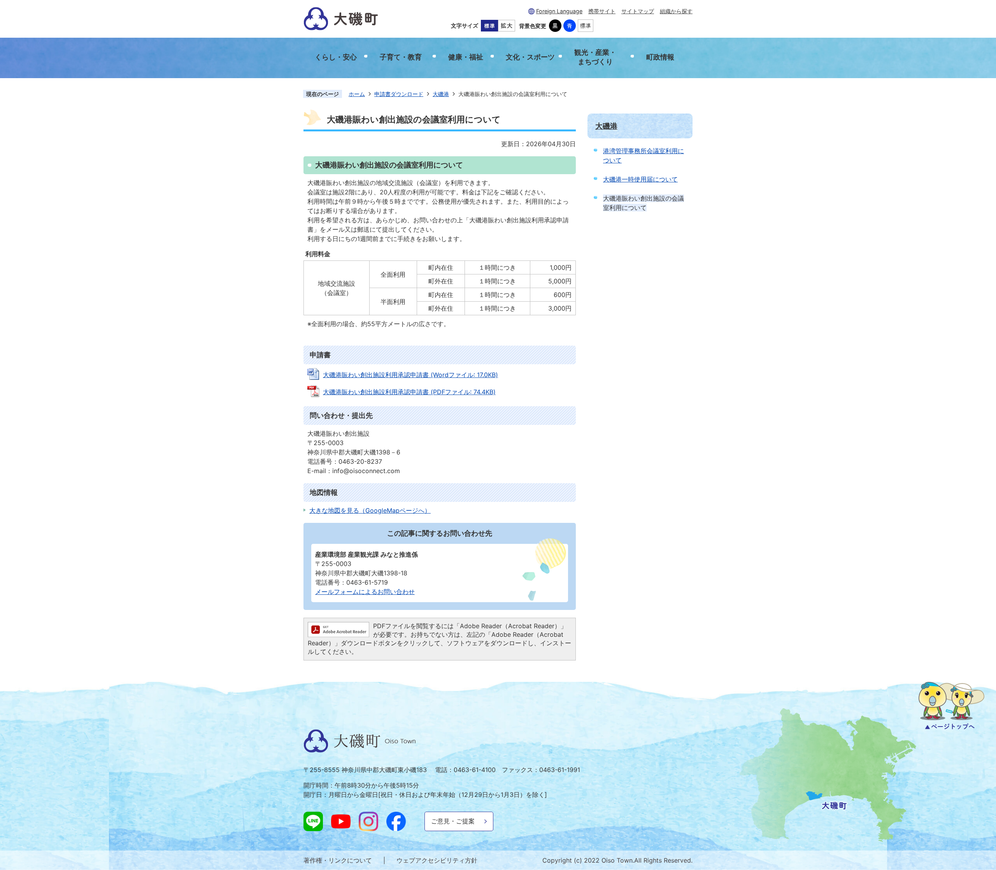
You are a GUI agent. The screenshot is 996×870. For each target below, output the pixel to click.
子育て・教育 (401, 57)
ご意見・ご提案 (453, 821)
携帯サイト (601, 11)
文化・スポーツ (530, 57)
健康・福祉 (465, 57)
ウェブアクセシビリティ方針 (436, 860)
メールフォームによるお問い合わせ (365, 592)
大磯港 (441, 94)
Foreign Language (559, 11)
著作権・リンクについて (337, 860)
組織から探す (676, 11)
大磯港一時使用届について (640, 179)
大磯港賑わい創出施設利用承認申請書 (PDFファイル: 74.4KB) (409, 392)
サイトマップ (637, 11)
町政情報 (660, 57)
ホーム (357, 94)
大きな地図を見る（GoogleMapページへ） (370, 510)
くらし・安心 (336, 57)
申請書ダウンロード (398, 94)
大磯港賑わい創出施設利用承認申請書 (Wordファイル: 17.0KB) (410, 375)
